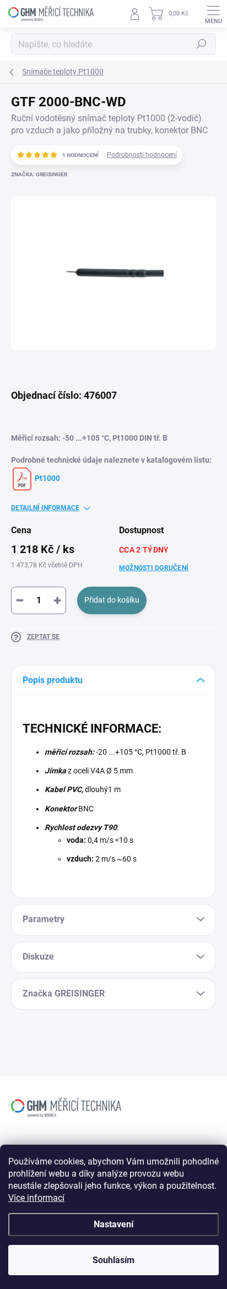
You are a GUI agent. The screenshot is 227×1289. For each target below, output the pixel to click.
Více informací (36, 1198)
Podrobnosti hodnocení (142, 155)
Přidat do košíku (111, 599)
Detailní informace (45, 508)
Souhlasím (113, 1260)
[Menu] (213, 14)
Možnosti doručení (153, 568)
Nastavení (113, 1224)
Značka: (39, 174)
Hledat (202, 44)
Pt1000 (46, 478)
